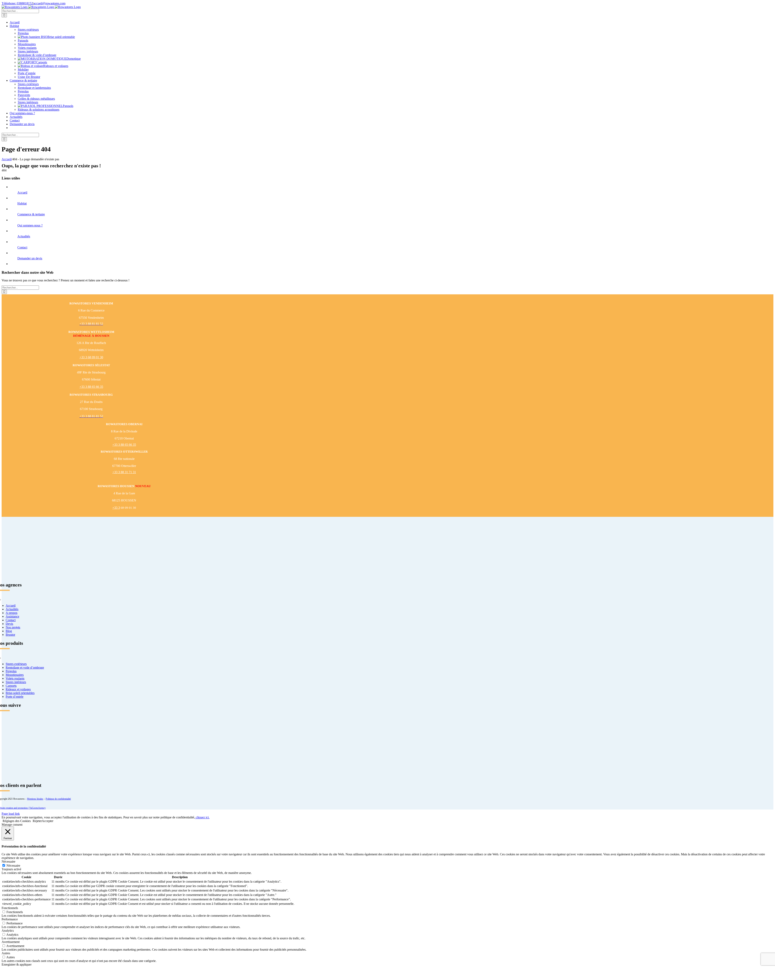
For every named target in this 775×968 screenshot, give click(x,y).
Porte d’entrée (27, 73)
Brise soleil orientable (61, 37)
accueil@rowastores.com (49, 3)
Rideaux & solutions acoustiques (38, 109)
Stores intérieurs (28, 51)
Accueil (22, 192)
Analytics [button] (8, 930)
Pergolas (23, 33)
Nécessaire (13, 865)
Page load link (11, 813)
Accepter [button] (47, 821)
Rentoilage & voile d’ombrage (37, 55)
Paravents (24, 95)
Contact (22, 247)
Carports (41, 62)
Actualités (23, 236)
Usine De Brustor (29, 77)
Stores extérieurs (28, 29)
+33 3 (116, 507)
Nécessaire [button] (8, 861)
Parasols (23, 40)
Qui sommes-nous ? (30, 225)
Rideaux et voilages (55, 66)
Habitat (22, 203)
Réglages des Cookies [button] (17, 821)
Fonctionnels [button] (10, 908)
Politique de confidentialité (58, 798)
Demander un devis (29, 258)
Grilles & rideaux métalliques (36, 98)
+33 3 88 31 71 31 (124, 472)
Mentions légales (35, 798)
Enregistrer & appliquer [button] (16, 964)
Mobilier (23, 69)
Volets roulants (27, 47)
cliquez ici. (202, 817)
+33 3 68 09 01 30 (91, 357)
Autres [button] (6, 953)
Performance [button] (10, 919)
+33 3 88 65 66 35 (91, 386)
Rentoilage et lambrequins (34, 87)
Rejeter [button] (37, 821)
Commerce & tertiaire (31, 214)
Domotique (73, 58)
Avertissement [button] (11, 942)
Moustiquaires (27, 44)
